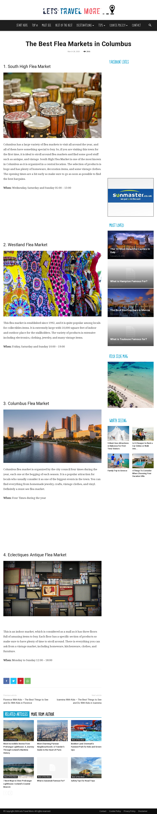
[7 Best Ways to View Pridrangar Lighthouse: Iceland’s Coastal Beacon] (18, 767)
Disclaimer (142, 811)
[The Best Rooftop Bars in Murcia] (131, 303)
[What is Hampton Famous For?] (131, 274)
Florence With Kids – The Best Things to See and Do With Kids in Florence (25, 701)
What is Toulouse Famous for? (128, 339)
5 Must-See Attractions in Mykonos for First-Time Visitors (118, 446)
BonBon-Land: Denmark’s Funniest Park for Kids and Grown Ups (86, 747)
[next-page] (10, 793)
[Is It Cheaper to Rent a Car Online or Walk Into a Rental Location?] (143, 433)
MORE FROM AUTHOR (42, 714)
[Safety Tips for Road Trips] (86, 767)
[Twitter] (13, 681)
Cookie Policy (117, 25)
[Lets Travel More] (78, 10)
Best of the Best (64, 25)
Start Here (22, 25)
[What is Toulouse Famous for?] (131, 331)
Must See (46, 25)
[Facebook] (6, 681)
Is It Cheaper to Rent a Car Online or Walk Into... (142, 446)
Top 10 (35, 25)
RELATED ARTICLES (16, 714)
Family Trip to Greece (117, 470)
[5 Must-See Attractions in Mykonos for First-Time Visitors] (118, 433)
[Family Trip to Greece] (118, 460)
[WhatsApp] (28, 681)
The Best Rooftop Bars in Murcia (130, 310)
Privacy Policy (129, 811)
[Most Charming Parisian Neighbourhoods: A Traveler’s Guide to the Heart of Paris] (52, 730)
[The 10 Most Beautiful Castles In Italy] (131, 245)
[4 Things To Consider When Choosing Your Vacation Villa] (143, 460)
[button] (150, 25)
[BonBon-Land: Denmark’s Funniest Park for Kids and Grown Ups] (86, 730)
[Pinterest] (20, 681)
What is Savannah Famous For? (51, 781)
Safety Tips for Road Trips (83, 781)
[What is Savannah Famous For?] (52, 767)
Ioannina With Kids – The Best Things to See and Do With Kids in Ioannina (79, 701)
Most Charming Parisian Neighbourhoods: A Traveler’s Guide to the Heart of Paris (50, 747)
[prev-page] (5, 793)
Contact (136, 25)
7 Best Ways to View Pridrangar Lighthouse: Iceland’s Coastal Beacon (17, 784)
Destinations (84, 25)
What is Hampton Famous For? (128, 281)
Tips (100, 25)
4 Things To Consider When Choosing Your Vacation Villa (142, 473)
